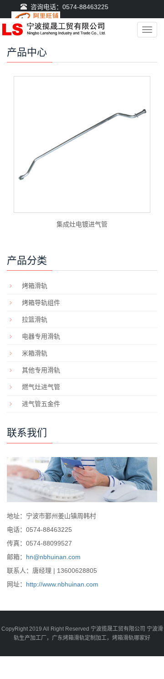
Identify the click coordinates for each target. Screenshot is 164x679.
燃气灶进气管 (41, 387)
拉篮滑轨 (34, 319)
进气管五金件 (41, 403)
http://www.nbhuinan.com (62, 584)
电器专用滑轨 (41, 336)
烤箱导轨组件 (41, 302)
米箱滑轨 (34, 353)
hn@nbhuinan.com (53, 557)
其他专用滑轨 (41, 370)
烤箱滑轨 (34, 285)
